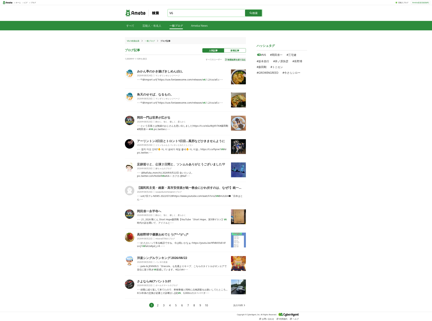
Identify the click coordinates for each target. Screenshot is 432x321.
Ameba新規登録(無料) (420, 2)
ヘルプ (296, 318)
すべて (130, 25)
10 (206, 305)
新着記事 (235, 50)
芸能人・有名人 (151, 25)
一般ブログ (150, 40)
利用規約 (283, 318)
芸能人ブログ (403, 2)
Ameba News (199, 25)
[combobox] (206, 13)
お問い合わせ (268, 318)
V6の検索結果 (133, 40)
